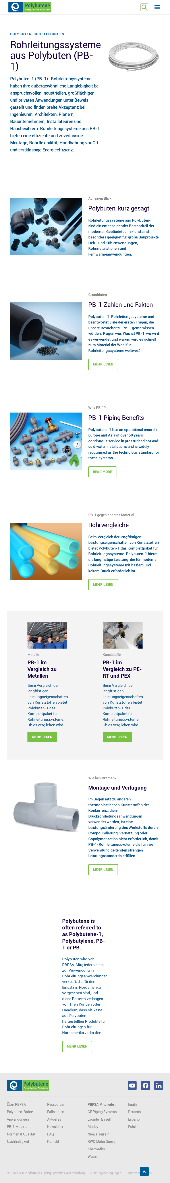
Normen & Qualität (21, 1134)
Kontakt (53, 1141)
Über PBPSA (16, 1104)
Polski (132, 1127)
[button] (85, 7)
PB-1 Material (17, 1127)
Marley (93, 1127)
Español (134, 1119)
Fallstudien (55, 1112)
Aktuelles (54, 1119)
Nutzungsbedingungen (105, 1173)
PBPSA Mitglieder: (102, 1104)
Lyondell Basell (99, 1119)
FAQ (50, 1134)
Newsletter (55, 1127)
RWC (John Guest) (102, 1141)
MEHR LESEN (77, 1046)
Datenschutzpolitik (139, 1173)
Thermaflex (96, 1149)
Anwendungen (18, 1119)
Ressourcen (56, 1104)
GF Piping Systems (102, 1112)
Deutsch (134, 1112)
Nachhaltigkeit (18, 1141)
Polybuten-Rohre (20, 1112)
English (133, 1104)
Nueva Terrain (98, 1134)
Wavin (92, 1156)
